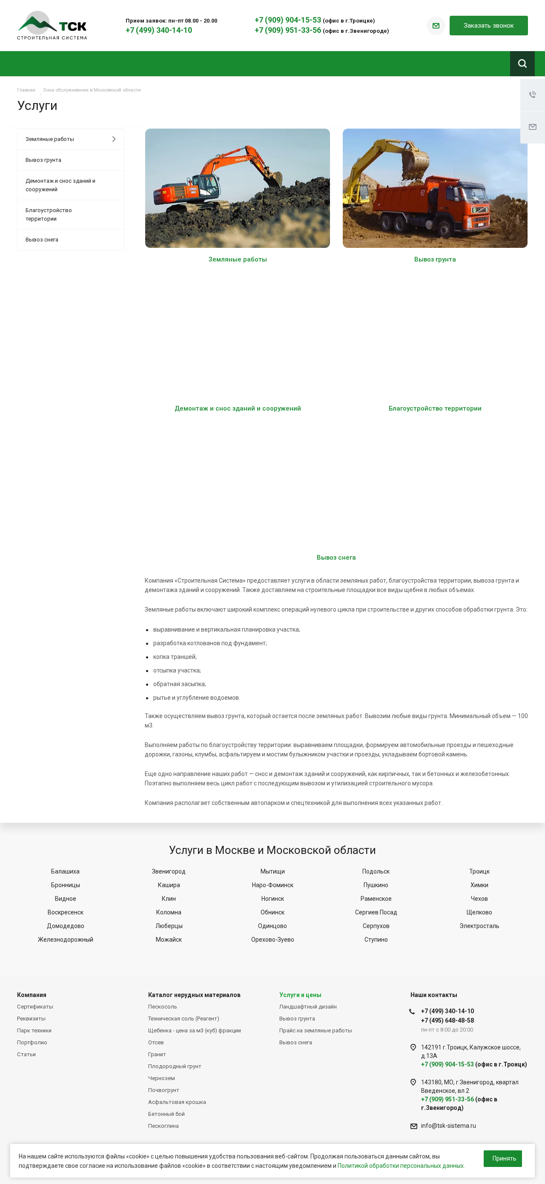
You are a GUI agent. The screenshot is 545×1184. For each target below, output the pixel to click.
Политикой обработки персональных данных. (401, 1165)
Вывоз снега (336, 557)
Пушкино (376, 885)
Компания (31, 994)
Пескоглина (163, 1126)
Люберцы (169, 925)
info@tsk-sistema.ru (448, 1125)
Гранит (157, 1054)
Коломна (168, 912)
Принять (504, 1158)
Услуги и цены (300, 994)
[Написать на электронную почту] (436, 25)
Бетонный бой (166, 1114)
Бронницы (65, 885)
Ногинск (272, 898)
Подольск (376, 871)
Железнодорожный (65, 939)
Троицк (479, 871)
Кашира (169, 885)
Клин (169, 898)
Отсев (156, 1042)
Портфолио (32, 1042)
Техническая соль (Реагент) (183, 1018)
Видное (65, 898)
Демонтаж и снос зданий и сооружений (238, 408)
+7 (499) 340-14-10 (159, 30)
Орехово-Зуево (272, 939)
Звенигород (169, 871)
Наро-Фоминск (272, 885)
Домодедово (65, 925)
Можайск (169, 939)
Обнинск (272, 912)
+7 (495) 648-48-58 (447, 1020)
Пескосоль (162, 1006)
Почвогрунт (163, 1090)
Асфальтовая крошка (177, 1102)
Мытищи (273, 871)
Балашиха (65, 871)
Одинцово (272, 925)
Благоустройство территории (435, 408)
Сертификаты (35, 1006)
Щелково (479, 912)
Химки (479, 885)
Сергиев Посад (376, 912)
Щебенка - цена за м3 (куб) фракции (194, 1030)
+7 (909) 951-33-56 (289, 30)
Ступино (376, 939)
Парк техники (34, 1030)
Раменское (376, 898)
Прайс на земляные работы (315, 1030)
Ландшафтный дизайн (308, 1006)
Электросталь (479, 925)
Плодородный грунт (174, 1066)
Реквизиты (31, 1018)
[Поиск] (522, 63)
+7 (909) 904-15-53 (289, 19)
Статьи (26, 1054)
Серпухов (376, 925)
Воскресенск (65, 912)
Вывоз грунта (435, 259)
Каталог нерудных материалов (194, 994)
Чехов (479, 898)
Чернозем (161, 1078)
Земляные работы (238, 259)
